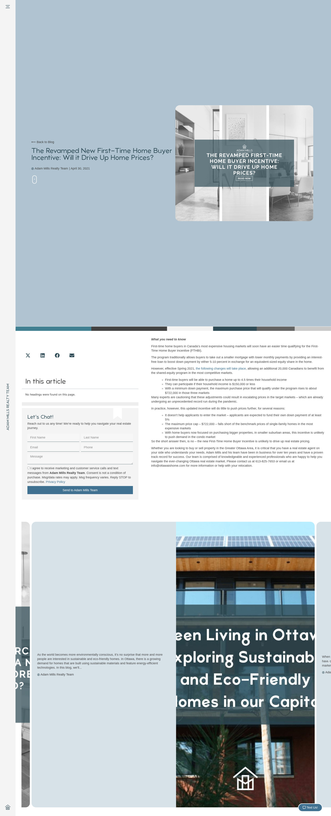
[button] (28, 355)
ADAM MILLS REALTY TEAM (8, 407)
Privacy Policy (55, 482)
